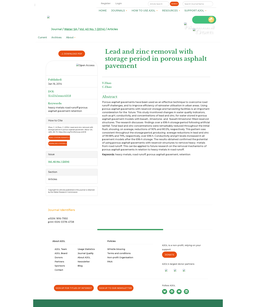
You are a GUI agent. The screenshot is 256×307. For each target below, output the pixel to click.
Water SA (70, 29)
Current (42, 37)
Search (174, 4)
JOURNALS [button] (118, 10)
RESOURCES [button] (170, 10)
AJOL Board (61, 253)
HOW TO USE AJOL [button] (144, 10)
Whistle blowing (116, 249)
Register (106, 3)
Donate (169, 254)
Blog (80, 265)
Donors (59, 257)
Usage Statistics (86, 249)
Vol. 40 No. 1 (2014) (92, 29)
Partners (59, 261)
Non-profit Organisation (120, 257)
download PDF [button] (72, 54)
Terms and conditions (119, 253)
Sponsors (60, 265)
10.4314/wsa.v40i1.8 (59, 95)
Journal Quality (85, 253)
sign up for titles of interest (74, 288)
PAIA (109, 261)
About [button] (70, 37)
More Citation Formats (58, 138)
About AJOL (84, 257)
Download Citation (57, 143)
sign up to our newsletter (115, 288)
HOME (103, 10)
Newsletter (84, 261)
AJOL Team (61, 249)
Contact (59, 270)
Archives (56, 37)
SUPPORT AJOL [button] (194, 10)
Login (118, 3)
